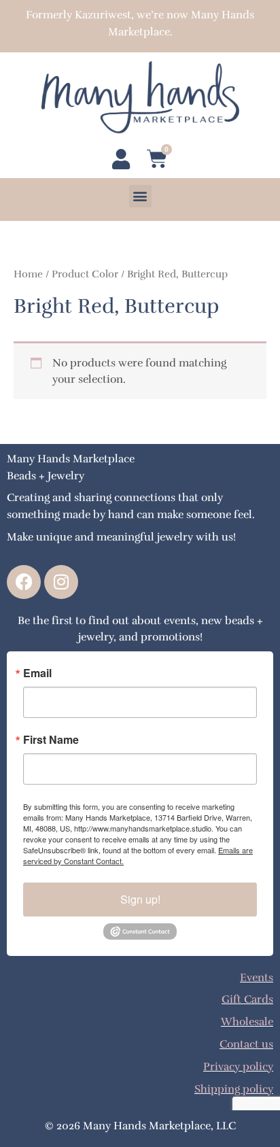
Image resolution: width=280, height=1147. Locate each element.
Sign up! (140, 899)
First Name (51, 739)
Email (37, 673)
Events (256, 977)
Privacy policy (238, 1066)
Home (28, 274)
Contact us (246, 1044)
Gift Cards (247, 999)
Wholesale (247, 1021)
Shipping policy (233, 1089)
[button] (140, 196)
